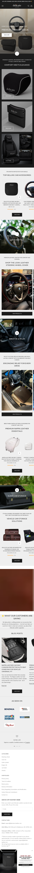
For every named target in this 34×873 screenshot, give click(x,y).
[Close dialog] (32, 850)
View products (17, 313)
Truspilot (27, 742)
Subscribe (7, 814)
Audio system (5, 762)
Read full (4, 685)
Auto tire (4, 759)
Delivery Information (7, 787)
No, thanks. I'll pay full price (25, 866)
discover (6, 35)
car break (4, 768)
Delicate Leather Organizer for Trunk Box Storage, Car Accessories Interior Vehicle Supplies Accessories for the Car (11, 549)
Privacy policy (5, 778)
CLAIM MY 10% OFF (25, 864)
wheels (4, 770)
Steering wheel (6, 757)
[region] (17, 739)
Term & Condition (6, 781)
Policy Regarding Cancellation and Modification (14, 789)
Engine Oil (4, 765)
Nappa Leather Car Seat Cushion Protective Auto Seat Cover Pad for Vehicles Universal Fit (12, 459)
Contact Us (5, 795)
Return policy (5, 784)
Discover (8, 96)
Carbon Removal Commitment (9, 792)
